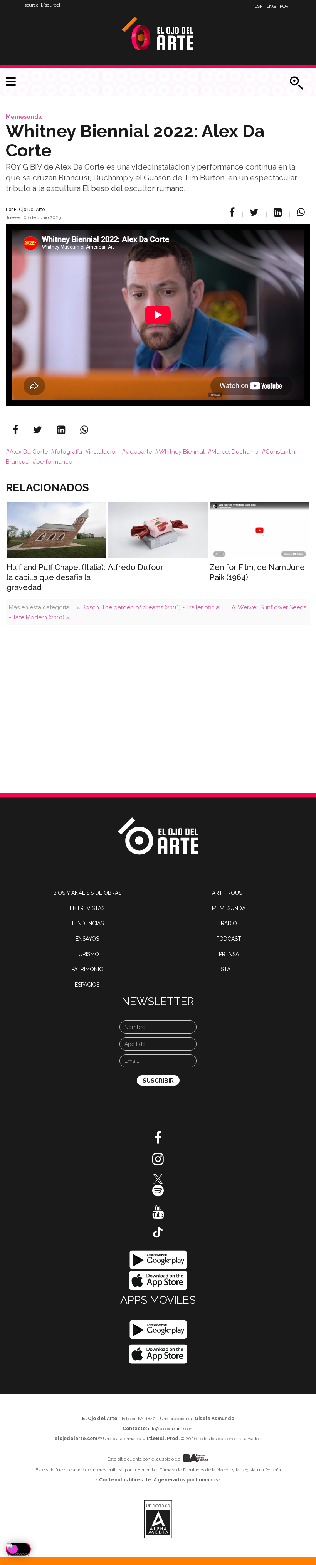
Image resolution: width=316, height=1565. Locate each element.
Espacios (87, 985)
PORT (285, 6)
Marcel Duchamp (235, 451)
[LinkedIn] (279, 212)
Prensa (229, 954)
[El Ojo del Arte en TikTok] (158, 1231)
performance (54, 461)
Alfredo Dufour (135, 567)
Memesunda (24, 116)
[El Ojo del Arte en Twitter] (158, 1178)
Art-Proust (228, 893)
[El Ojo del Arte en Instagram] (158, 1161)
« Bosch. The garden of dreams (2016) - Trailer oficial (149, 607)
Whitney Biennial (182, 451)
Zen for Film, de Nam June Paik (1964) (257, 572)
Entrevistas (87, 908)
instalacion (104, 451)
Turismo (87, 954)
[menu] (11, 81)
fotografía (68, 451)
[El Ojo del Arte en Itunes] (158, 1280)
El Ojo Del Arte (29, 209)
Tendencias (87, 923)
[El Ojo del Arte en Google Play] (158, 1329)
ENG (271, 6)
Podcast (228, 939)
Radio (229, 923)
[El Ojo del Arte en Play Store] (158, 1259)
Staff (229, 969)
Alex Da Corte (29, 451)
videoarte (139, 451)
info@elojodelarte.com (171, 1428)
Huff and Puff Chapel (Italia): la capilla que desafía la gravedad (56, 577)
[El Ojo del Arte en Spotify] (158, 1193)
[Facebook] (233, 212)
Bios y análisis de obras (87, 893)
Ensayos (87, 939)
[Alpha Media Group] (158, 1519)
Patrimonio (87, 969)
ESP (258, 6)
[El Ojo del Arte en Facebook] (158, 1140)
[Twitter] (255, 212)
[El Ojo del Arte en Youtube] (158, 1214)
